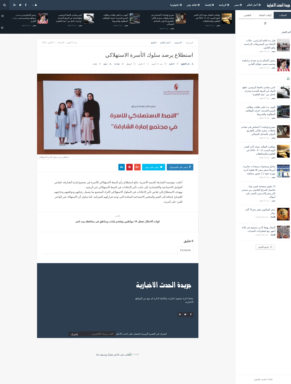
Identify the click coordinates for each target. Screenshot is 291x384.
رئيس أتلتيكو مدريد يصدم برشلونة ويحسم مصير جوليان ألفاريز (24, 18)
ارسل (129, 64)
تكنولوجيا (175, 5)
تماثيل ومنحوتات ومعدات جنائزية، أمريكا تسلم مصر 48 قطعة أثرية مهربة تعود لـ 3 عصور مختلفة (259, 170)
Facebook (185, 250)
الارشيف (178, 42)
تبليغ (105, 64)
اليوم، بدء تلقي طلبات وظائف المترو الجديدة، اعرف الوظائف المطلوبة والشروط (260, 110)
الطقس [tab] (247, 15)
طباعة (117, 64)
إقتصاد (208, 5)
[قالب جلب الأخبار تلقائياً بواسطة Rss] (114, 354)
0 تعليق (141, 64)
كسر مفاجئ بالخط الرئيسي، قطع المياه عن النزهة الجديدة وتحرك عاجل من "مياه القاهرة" (259, 91)
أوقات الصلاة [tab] (265, 15)
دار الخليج (185, 64)
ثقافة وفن (192, 5)
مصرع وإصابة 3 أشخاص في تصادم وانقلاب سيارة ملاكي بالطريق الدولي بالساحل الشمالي (258, 130)
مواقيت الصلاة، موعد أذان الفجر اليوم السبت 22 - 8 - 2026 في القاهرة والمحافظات (259, 150)
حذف (95, 64)
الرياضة (223, 5)
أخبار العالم (252, 5)
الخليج (153, 42)
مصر (237, 5)
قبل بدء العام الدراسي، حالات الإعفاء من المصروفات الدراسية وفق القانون (259, 44)
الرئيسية (189, 42)
